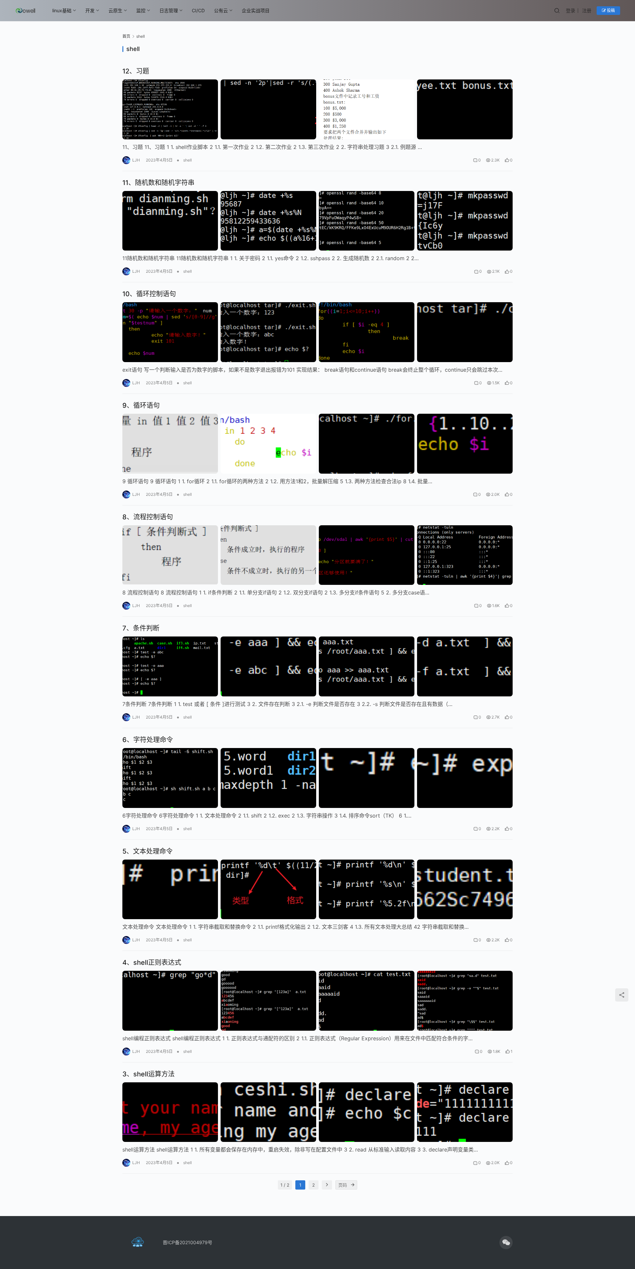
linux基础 (61, 10)
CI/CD (198, 10)
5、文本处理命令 (147, 851)
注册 (586, 10)
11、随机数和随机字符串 (158, 183)
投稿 (610, 10)
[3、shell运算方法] (317, 1112)
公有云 (221, 10)
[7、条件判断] (317, 666)
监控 (141, 10)
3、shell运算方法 (148, 1074)
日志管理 (168, 10)
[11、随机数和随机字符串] (317, 221)
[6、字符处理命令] (317, 778)
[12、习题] (317, 109)
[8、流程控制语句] (317, 555)
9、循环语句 (141, 405)
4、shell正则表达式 (151, 962)
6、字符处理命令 (147, 740)
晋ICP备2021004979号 (187, 1242)
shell (187, 160)
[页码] (352, 1185)
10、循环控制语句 (149, 294)
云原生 (115, 10)
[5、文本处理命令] (317, 889)
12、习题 (135, 71)
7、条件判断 (140, 628)
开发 (90, 10)
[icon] (506, 1242)
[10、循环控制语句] (317, 332)
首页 (126, 36)
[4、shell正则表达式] (317, 1001)
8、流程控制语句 (147, 517)
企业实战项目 (256, 10)
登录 (570, 10)
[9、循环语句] (317, 444)
